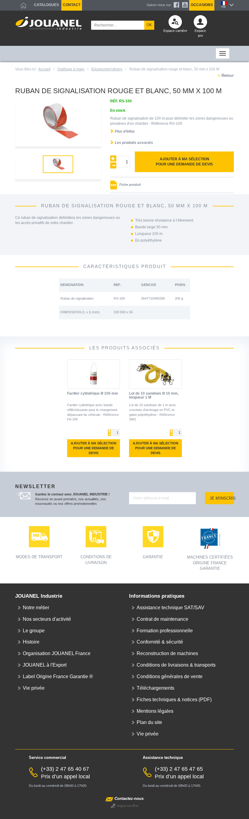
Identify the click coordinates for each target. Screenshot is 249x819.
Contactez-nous (129, 798)
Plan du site (149, 722)
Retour (227, 75)
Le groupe (34, 630)
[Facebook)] (176, 5)
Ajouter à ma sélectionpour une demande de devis (184, 161)
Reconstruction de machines (167, 653)
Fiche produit (129, 184)
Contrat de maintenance (162, 619)
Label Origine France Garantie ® (58, 676)
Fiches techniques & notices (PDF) (174, 699)
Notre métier (36, 607)
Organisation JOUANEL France (56, 653)
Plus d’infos (125, 131)
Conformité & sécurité (160, 641)
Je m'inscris (222, 498)
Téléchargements (155, 688)
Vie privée (34, 688)
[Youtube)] (185, 5)
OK (149, 25)
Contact (71, 5)
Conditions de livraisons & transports (176, 665)
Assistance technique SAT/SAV (170, 607)
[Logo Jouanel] (48, 23)
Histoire (31, 641)
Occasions (202, 5)
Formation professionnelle (165, 630)
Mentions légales (155, 711)
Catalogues (46, 5)
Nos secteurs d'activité (47, 619)
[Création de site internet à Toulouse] (124, 805)
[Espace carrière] (175, 23)
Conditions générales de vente (170, 676)
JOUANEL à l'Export (45, 665)
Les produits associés (134, 143)
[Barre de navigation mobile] (19, 53)
